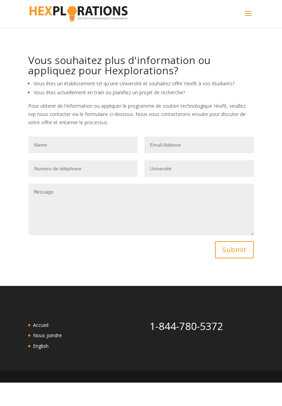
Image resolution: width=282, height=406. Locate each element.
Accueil (40, 325)
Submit (234, 249)
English (40, 346)
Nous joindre (47, 335)
